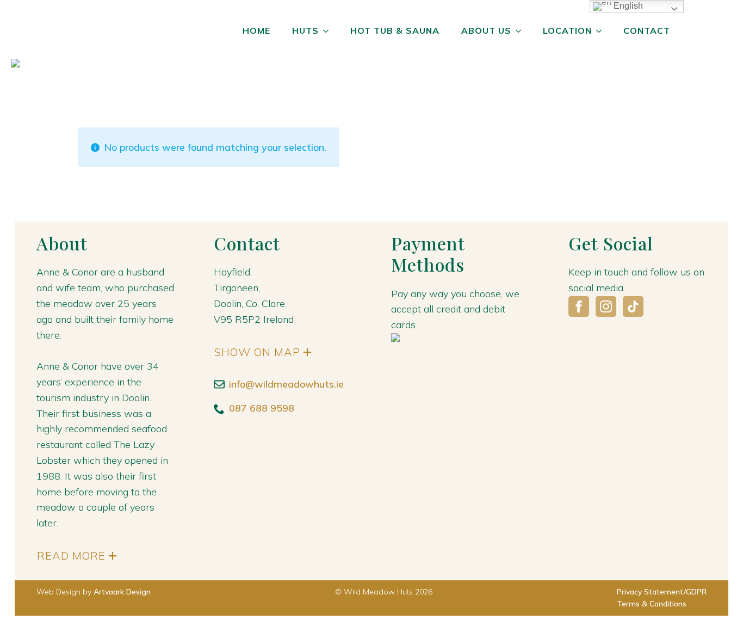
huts (305, 30)
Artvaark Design (122, 592)
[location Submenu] (602, 31)
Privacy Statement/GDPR (662, 592)
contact (646, 30)
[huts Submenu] (329, 31)
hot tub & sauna (394, 30)
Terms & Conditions (651, 604)
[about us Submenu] (521, 31)
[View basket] (706, 31)
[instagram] (606, 306)
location (567, 30)
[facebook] (578, 306)
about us (486, 30)
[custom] (633, 306)
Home (256, 30)
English (627, 5)
